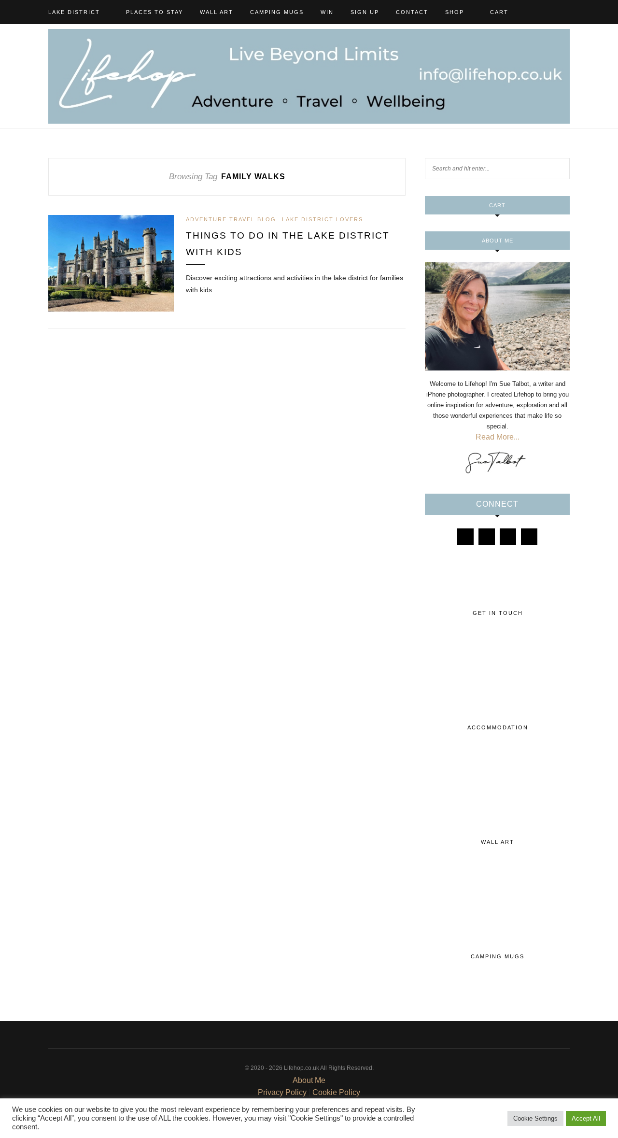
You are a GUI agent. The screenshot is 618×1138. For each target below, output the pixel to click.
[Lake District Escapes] (529, 536)
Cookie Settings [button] (535, 1118)
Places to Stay (154, 12)
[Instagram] (486, 536)
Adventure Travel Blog (231, 219)
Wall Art (216, 12)
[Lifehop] (508, 536)
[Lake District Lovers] (465, 536)
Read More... (498, 437)
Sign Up (365, 12)
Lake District (74, 12)
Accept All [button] (586, 1118)
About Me (309, 1080)
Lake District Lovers (322, 219)
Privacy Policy (282, 1092)
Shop (454, 12)
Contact (412, 12)
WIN (327, 12)
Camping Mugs (277, 12)
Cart (499, 12)
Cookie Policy (336, 1092)
